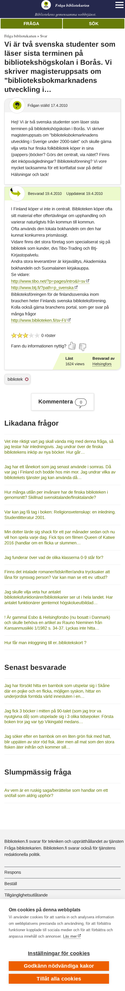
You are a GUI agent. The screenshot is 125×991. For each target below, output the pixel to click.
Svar (43, 36)
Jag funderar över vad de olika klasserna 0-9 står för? (53, 557)
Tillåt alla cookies (59, 979)
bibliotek (15, 379)
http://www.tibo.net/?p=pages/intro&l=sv (48, 281)
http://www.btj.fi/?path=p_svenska (42, 287)
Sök (94, 23)
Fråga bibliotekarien (20, 36)
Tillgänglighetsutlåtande (26, 894)
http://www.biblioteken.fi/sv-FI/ (39, 320)
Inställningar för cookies (59, 953)
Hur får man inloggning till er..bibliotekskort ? (45, 642)
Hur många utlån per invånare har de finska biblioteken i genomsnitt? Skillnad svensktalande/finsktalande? (56, 495)
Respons (12, 872)
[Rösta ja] (72, 345)
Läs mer (70, 936)
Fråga (31, 23)
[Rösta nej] (82, 347)
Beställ (10, 883)
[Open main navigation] (119, 5)
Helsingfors (102, 364)
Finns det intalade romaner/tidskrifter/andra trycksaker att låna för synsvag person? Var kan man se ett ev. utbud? (57, 574)
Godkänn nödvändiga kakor (59, 966)
